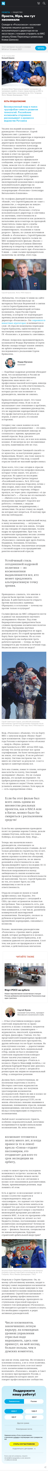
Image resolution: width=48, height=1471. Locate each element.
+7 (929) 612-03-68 (10, 1460)
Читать (40, 48)
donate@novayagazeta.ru (12, 1458)
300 (33, 1417)
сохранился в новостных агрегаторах (24, 321)
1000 (33, 1411)
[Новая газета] (4, 3)
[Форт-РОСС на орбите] (25, 977)
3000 (13, 1411)
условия (16, 1437)
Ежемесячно (14, 1401)
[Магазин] (38, 3)
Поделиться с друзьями (23, 1449)
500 (13, 1417)
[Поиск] (44, 3)
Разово (34, 1401)
